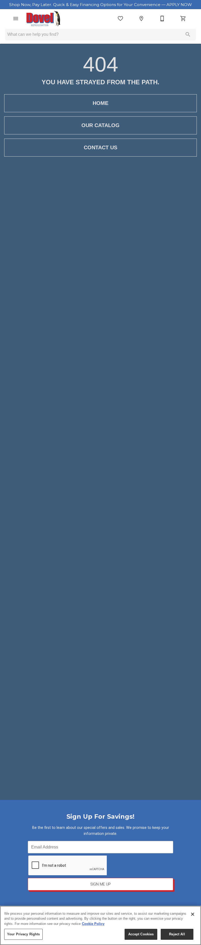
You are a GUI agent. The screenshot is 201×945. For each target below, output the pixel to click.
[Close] (192, 914)
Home (100, 103)
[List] (120, 18)
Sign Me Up (100, 884)
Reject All (177, 934)
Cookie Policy (93, 924)
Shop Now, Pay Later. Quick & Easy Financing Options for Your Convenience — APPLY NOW (100, 4)
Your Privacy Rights (23, 934)
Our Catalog (100, 125)
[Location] (141, 18)
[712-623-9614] (162, 18)
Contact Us (100, 147)
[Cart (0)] (183, 18)
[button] (15, 18)
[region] (100, 925)
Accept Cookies (141, 934)
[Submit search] (188, 34)
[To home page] (43, 18)
